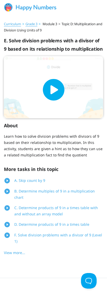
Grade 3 (31, 24)
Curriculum (12, 24)
